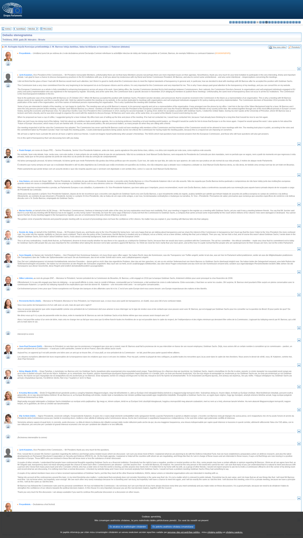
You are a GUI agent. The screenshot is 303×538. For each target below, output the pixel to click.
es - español (233, 22)
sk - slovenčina (290, 22)
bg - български (230, 22)
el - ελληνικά (248, 22)
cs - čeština (236, 22)
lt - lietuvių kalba (269, 22)
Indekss (8, 29)
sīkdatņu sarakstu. (234, 532)
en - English (251, 22)
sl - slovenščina (293, 22)
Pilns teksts (47, 29)
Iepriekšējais (20, 29)
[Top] (299, 69)
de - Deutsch (242, 22)
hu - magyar (272, 22)
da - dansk (239, 22)
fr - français (254, 22)
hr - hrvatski (260, 22)
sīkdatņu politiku (214, 532)
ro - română (287, 22)
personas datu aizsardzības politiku (183, 532)
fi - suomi (296, 22)
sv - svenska (299, 22)
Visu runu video (279, 47)
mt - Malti (275, 22)
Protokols (296, 47)
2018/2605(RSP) (222, 53)
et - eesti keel (245, 22)
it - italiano (263, 22)
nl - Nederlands (278, 22)
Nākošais (31, 29)
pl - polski (281, 22)
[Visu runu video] (8, 64)
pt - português (284, 22)
